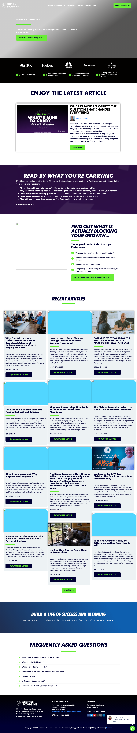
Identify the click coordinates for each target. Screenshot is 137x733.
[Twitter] (91, 715)
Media (80, 5)
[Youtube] (94, 715)
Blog (94, 5)
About (50, 5)
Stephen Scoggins (81, 119)
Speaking (58, 5)
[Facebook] (88, 715)
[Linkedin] (104, 715)
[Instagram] (97, 715)
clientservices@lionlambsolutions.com (66, 712)
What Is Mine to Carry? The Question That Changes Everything (93, 109)
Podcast (88, 5)
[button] (69, 590)
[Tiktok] (100, 715)
